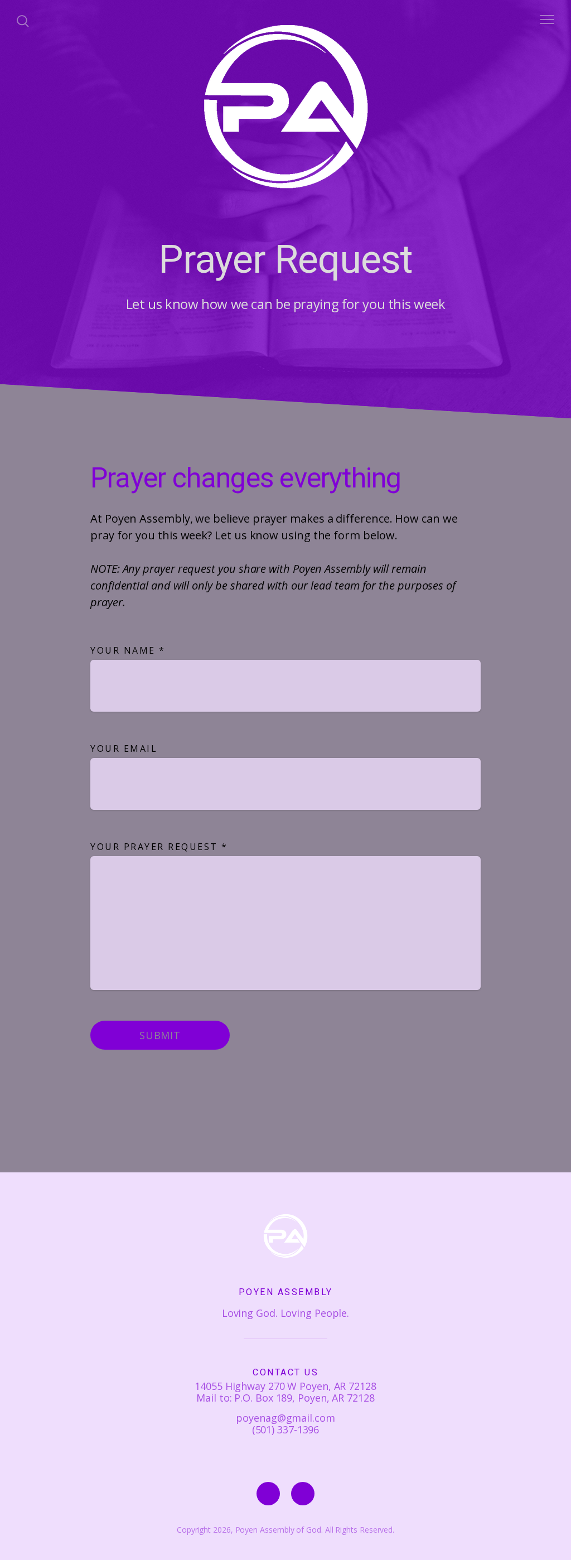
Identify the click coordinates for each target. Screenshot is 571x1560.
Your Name (128, 650)
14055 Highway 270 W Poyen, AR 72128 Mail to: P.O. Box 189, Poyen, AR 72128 (285, 1391)
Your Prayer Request (159, 847)
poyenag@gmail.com (285, 1417)
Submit (160, 1035)
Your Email (123, 748)
